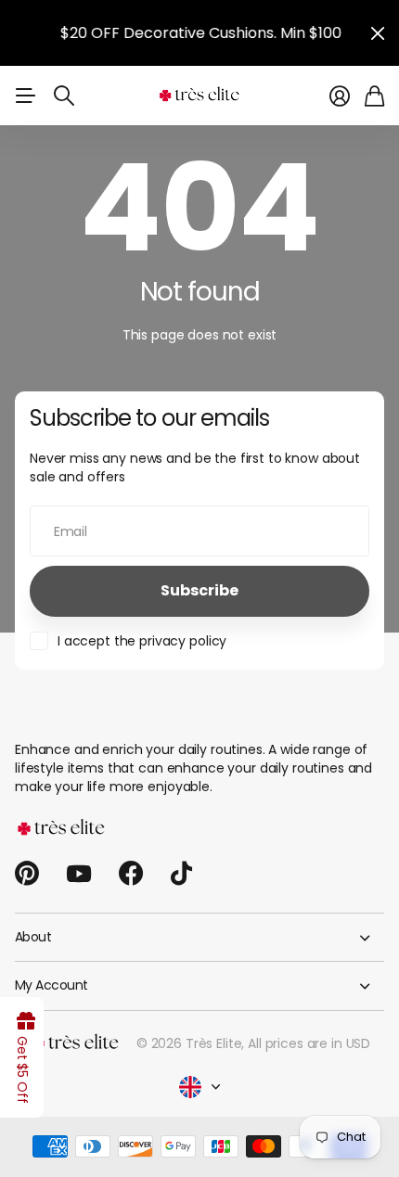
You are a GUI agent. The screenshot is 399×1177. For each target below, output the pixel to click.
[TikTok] (181, 874)
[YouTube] (79, 874)
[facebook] (131, 874)
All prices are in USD (309, 1043)
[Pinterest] (27, 874)
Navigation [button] (25, 95)
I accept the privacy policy (142, 641)
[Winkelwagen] (374, 96)
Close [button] (377, 33)
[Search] (64, 95)
